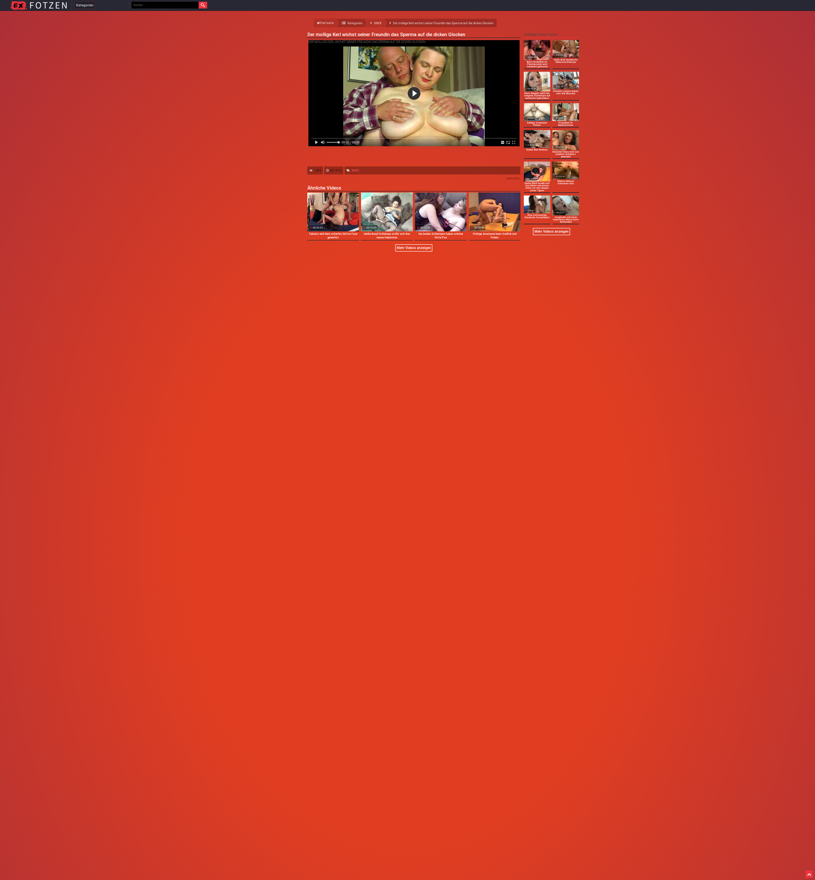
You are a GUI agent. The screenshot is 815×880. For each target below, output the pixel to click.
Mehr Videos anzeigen (414, 248)
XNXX (355, 170)
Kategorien (84, 5)
